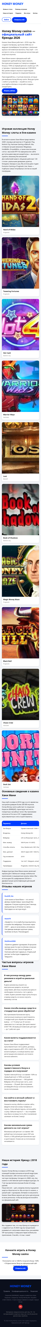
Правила (6, 1291)
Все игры (27, 13)
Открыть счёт (19, 19)
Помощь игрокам (21, 9)
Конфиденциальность (20, 1291)
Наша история (8, 13)
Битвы (35, 13)
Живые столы (7, 9)
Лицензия (34, 1291)
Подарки (18, 13)
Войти (6, 19)
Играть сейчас (9, 91)
